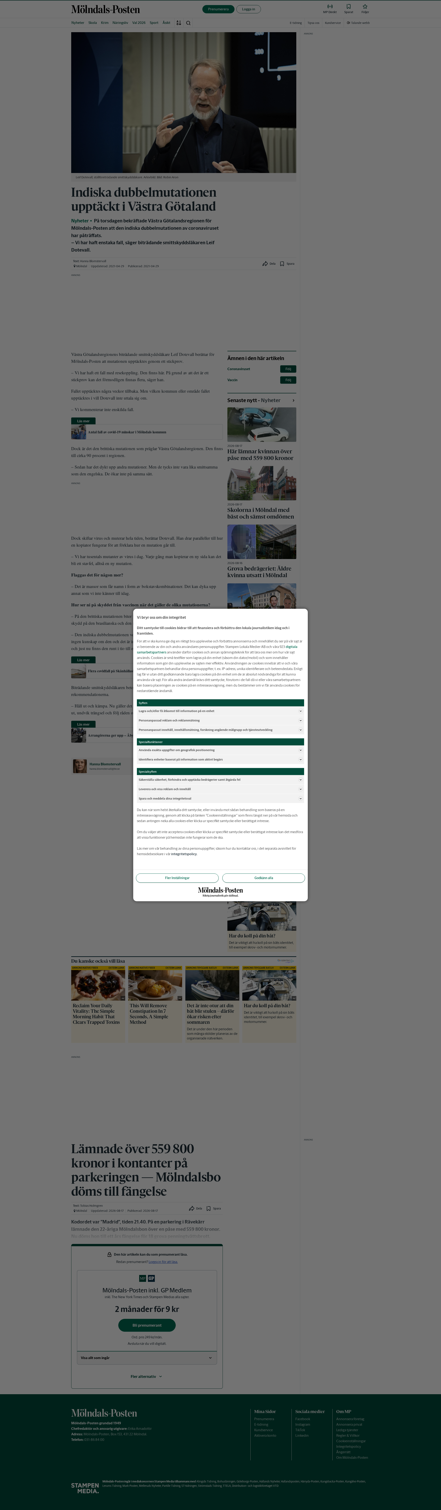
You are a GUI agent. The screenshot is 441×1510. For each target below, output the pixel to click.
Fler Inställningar (177, 878)
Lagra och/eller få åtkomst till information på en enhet (176, 711)
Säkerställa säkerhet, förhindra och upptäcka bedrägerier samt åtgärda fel (189, 779)
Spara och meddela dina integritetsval (165, 798)
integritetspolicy (184, 854)
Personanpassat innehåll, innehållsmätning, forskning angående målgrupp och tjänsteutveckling (205, 730)
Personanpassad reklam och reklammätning (169, 720)
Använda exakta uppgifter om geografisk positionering (177, 750)
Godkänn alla (263, 878)
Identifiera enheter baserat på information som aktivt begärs (181, 759)
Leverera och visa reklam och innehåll (165, 789)
